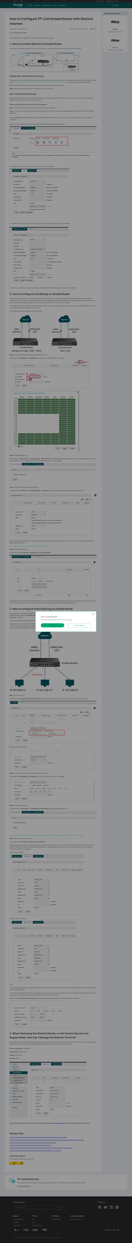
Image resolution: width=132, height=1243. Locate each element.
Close (93, 614)
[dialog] (66, 621)
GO (52, 625)
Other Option (79, 625)
